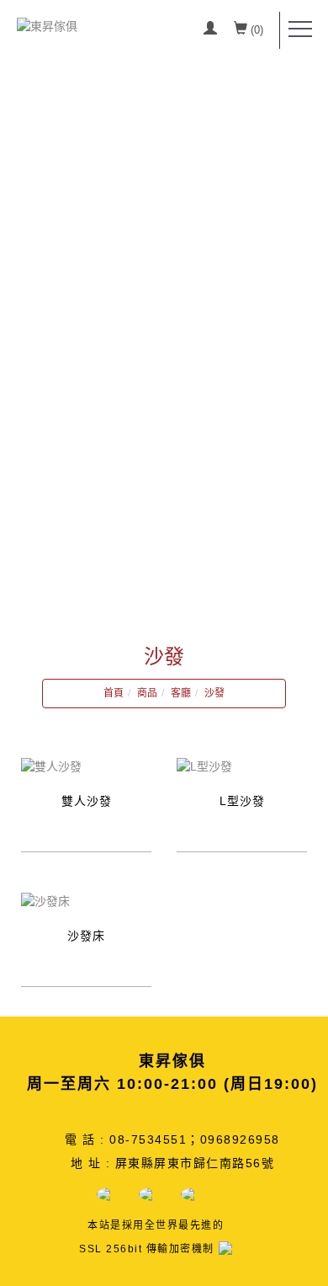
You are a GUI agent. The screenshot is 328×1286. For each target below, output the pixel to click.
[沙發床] (45, 900)
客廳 (181, 693)
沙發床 (86, 935)
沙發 (214, 693)
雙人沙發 (86, 801)
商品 (147, 693)
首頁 (113, 693)
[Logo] (47, 25)
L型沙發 (242, 801)
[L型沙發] (204, 765)
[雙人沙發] (51, 765)
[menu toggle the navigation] (300, 29)
